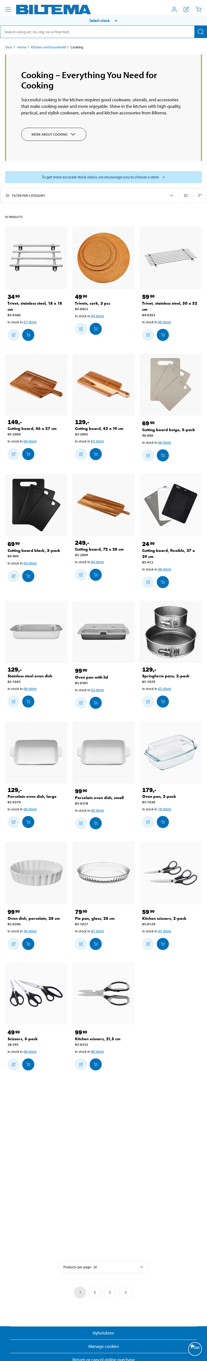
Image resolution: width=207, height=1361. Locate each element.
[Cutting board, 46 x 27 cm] (36, 385)
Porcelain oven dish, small (99, 797)
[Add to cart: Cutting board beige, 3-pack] (163, 455)
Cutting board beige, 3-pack (168, 429)
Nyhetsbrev (103, 1333)
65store (97, 441)
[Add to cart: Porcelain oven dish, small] (96, 823)
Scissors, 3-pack (23, 1038)
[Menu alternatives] (8, 9)
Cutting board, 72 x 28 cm (99, 549)
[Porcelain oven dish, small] (103, 752)
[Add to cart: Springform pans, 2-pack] (163, 701)
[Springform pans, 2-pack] (171, 632)
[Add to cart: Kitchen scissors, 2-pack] (163, 944)
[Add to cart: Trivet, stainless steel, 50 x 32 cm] (163, 335)
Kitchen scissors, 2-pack (164, 918)
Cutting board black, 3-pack (34, 550)
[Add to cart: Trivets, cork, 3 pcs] (96, 329)
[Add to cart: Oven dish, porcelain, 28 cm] (28, 944)
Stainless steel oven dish (30, 676)
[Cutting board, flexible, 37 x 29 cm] (171, 505)
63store (97, 689)
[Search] (200, 31)
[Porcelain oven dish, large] (36, 752)
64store (97, 315)
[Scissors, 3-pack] (36, 994)
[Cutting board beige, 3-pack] (171, 385)
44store (30, 930)
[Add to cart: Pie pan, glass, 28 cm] (96, 944)
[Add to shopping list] (14, 335)
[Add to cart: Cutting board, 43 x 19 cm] (96, 454)
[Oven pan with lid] (103, 632)
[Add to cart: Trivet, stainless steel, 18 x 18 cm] (28, 335)
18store (164, 808)
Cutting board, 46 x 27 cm (32, 428)
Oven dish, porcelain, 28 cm (34, 918)
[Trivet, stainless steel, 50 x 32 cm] (171, 258)
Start (8, 47)
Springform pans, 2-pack (166, 676)
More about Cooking (49, 134)
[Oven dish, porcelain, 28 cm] (36, 873)
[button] (103, 20)
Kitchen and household (48, 47)
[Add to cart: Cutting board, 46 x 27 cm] (28, 454)
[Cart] (198, 9)
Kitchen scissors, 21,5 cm (97, 1038)
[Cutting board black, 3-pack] (36, 505)
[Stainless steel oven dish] (36, 632)
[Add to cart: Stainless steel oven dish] (28, 701)
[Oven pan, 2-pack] (171, 752)
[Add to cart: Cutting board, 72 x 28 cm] (96, 575)
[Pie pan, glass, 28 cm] (103, 873)
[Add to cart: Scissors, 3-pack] (28, 1064)
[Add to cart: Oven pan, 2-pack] (163, 822)
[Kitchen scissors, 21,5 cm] (103, 994)
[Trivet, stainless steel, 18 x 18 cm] (36, 258)
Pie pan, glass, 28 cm (95, 918)
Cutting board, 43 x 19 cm (99, 428)
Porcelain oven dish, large (32, 796)
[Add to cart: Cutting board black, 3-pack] (28, 576)
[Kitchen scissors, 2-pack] (171, 873)
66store (164, 442)
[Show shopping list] (186, 9)
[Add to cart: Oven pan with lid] (96, 703)
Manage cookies (103, 1346)
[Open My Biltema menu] (174, 9)
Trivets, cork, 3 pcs (92, 303)
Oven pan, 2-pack (159, 796)
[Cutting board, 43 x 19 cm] (103, 385)
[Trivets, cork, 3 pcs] (103, 258)
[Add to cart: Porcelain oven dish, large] (28, 822)
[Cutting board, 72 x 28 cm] (103, 505)
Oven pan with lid (91, 677)
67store (30, 321)
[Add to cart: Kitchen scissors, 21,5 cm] (96, 1064)
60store (164, 321)
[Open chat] (195, 1349)
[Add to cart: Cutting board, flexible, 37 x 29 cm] (163, 582)
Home (21, 47)
